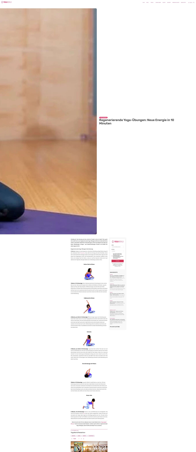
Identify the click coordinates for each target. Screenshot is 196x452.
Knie (84, 413)
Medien (111, 274)
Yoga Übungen (103, 117)
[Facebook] (189, 2)
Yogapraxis (91, 435)
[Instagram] (190, 2)
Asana (79, 435)
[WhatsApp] (84, 439)
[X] (81, 439)
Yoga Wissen (112, 318)
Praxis (111, 292)
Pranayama (82, 253)
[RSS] (192, 2)
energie (73, 435)
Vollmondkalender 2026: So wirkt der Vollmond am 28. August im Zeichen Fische (117, 286)
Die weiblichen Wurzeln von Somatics (117, 319)
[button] (194, 3)
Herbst (84, 435)
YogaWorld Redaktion (78, 432)
